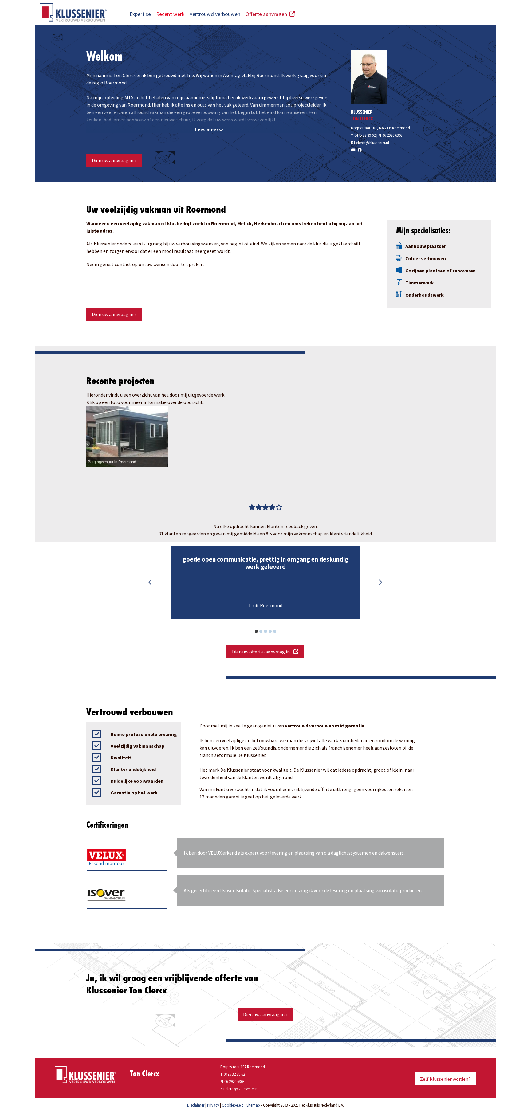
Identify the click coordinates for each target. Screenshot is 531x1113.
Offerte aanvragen (267, 14)
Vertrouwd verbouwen (215, 14)
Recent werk (170, 14)
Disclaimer (195, 1105)
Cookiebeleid (233, 1105)
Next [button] (380, 582)
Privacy (213, 1105)
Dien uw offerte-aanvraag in (262, 652)
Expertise (140, 14)
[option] (265, 582)
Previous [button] (150, 582)
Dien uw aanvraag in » (114, 160)
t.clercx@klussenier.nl (371, 142)
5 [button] (278, 632)
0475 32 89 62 (363, 135)
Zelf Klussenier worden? (445, 1079)
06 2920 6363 (392, 135)
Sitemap (253, 1105)
